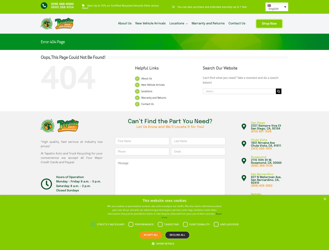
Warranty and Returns (153, 97)
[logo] (57, 19)
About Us (146, 78)
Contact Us (147, 104)
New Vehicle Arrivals (153, 84)
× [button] (324, 199)
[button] (164, 243)
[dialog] (164, 222)
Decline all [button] (177, 234)
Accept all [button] (151, 234)
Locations (146, 91)
